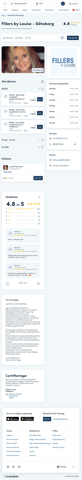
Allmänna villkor (58, 447)
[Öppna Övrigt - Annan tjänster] (42, 140)
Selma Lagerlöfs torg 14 (61, 160)
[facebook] (19, 466)
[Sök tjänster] (42, 81)
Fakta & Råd (34, 447)
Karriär (32, 451)
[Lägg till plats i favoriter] (62, 37)
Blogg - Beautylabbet (38, 439)
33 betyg (74, 24)
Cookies (55, 443)
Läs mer (26, 103)
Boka (40, 99)
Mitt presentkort (12, 447)
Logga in (9, 435)
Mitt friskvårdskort (13, 451)
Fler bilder (36, 70)
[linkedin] (13, 466)
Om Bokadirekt (35, 435)
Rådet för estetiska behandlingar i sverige (15, 395)
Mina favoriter (11, 443)
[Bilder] (63, 62)
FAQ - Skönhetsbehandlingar (40, 443)
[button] (23, 99)
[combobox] (22, 3)
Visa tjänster (73, 38)
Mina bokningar (12, 439)
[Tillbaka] (5, 3)
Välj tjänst (38, 178)
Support (33, 455)
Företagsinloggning (60, 419)
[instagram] (8, 466)
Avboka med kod (12, 455)
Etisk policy (56, 435)
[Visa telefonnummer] (75, 144)
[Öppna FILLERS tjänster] (42, 147)
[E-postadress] (64, 138)
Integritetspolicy (58, 439)
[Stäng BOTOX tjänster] (42, 89)
